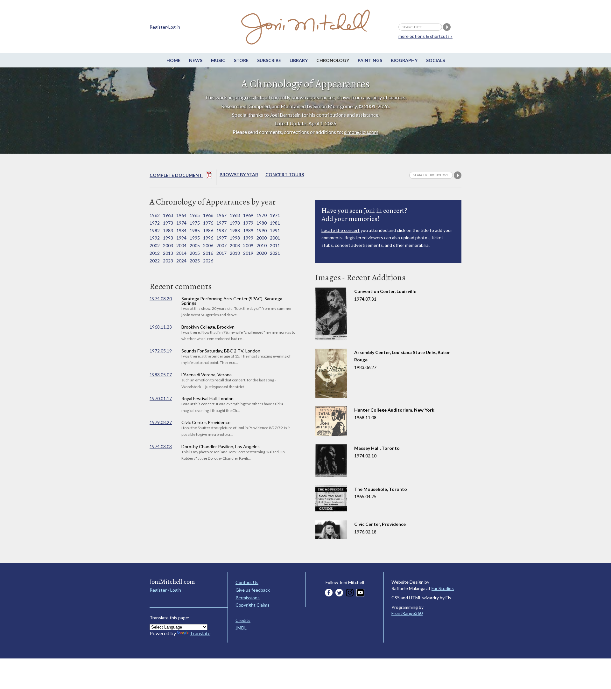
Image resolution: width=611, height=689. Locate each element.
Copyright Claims (252, 605)
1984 (181, 230)
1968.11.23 (161, 327)
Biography (404, 60)
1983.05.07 (161, 374)
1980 (261, 223)
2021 (275, 253)
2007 (221, 245)
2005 (195, 245)
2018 (235, 253)
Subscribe (269, 60)
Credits (242, 620)
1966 (208, 215)
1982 (155, 230)
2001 (275, 237)
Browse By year (239, 174)
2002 (155, 245)
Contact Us (246, 582)
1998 (235, 237)
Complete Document (176, 175)
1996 (208, 237)
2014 (181, 253)
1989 (248, 230)
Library (299, 60)
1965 (195, 215)
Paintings (370, 60)
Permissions (247, 597)
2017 (221, 253)
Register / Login (165, 590)
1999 (248, 237)
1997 (221, 237)
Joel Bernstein (285, 115)
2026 (208, 260)
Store (241, 60)
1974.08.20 (161, 298)
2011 (275, 245)
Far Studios (443, 588)
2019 (248, 253)
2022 (155, 260)
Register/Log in (165, 27)
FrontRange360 (407, 613)
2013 (168, 253)
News (195, 60)
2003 (168, 245)
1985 (195, 230)
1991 (275, 230)
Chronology (332, 60)
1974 (181, 223)
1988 (235, 230)
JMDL (241, 627)
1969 (248, 215)
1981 (275, 223)
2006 (208, 245)
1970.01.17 (161, 398)
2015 (195, 253)
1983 (168, 230)
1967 (221, 215)
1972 (155, 223)
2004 (181, 245)
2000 (261, 237)
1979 (248, 223)
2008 (235, 245)
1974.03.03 (161, 446)
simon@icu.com (361, 132)
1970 (261, 215)
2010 (261, 245)
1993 (168, 237)
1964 (181, 215)
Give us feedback (252, 590)
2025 (195, 260)
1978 (235, 223)
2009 (248, 245)
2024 (181, 260)
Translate (200, 633)
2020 (261, 253)
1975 (195, 223)
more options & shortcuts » (425, 36)
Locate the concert (340, 230)
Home (173, 60)
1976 (208, 223)
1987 (221, 230)
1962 (155, 215)
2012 (155, 253)
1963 (168, 215)
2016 (208, 253)
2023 (168, 260)
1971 (275, 215)
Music (218, 60)
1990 (261, 230)
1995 (195, 237)
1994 (181, 237)
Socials (435, 60)
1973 (168, 223)
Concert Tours (284, 174)
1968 (235, 215)
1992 (155, 237)
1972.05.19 (161, 350)
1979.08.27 (161, 422)
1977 (221, 223)
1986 (208, 230)
